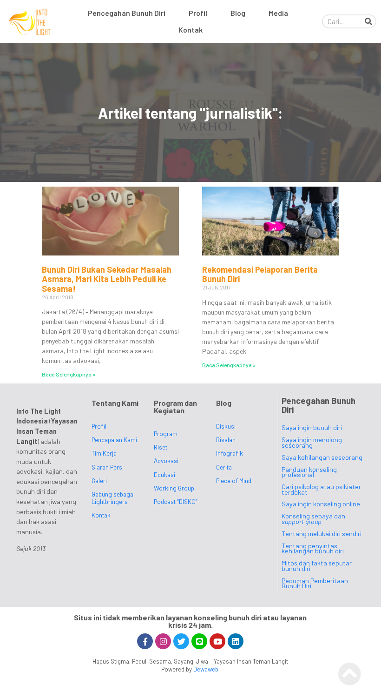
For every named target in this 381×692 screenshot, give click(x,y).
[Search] (368, 21)
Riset (160, 447)
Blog (237, 12)
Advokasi (166, 460)
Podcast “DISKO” (175, 501)
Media (278, 12)
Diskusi (226, 426)
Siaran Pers (107, 467)
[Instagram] (163, 641)
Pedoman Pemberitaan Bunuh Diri (315, 583)
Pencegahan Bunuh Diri (126, 12)
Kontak (190, 29)
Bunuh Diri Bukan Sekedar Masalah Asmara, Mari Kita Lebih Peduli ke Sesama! (106, 279)
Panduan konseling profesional (309, 472)
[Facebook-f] (145, 641)
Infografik (229, 453)
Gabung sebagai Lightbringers (113, 497)
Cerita (224, 467)
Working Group (174, 488)
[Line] (199, 641)
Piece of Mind (233, 480)
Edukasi (164, 474)
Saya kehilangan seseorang (322, 457)
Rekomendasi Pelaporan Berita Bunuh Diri (260, 274)
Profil (198, 12)
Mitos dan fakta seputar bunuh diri (317, 565)
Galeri (99, 480)
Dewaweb (205, 669)
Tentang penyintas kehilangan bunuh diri (313, 548)
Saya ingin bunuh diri (312, 427)
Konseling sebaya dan (313, 518)
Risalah (226, 439)
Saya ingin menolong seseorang (312, 442)
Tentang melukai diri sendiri (321, 533)
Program (165, 433)
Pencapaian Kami (114, 439)
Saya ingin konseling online (321, 504)
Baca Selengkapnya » (68, 374)
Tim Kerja (104, 453)
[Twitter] (181, 641)
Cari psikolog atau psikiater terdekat (321, 489)
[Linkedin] (235, 641)
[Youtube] (217, 641)
